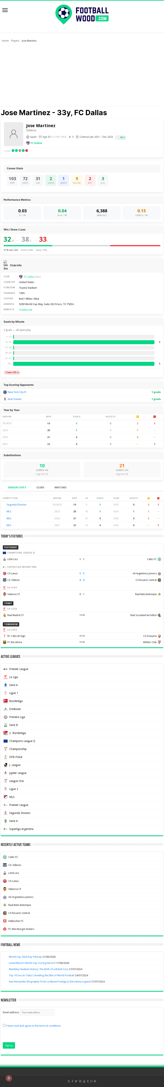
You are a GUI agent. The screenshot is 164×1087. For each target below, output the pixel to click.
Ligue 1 (13, 693)
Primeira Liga (17, 717)
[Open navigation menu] (5, 10)
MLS (122, 137)
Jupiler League (17, 773)
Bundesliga (16, 701)
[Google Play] (95, 1081)
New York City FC (17, 392)
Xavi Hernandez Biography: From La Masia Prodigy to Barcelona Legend (50, 981)
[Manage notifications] (9, 1078)
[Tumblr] (88, 1081)
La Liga (13, 677)
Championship (18, 749)
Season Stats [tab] (17, 487)
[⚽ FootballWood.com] (82, 14)
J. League (14, 765)
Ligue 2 (13, 789)
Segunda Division (16, 504)
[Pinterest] (80, 1081)
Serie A (13, 685)
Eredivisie (15, 709)
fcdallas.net (25, 309)
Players (15, 40)
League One (16, 781)
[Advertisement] (82, 76)
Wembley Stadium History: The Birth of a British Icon (38, 969)
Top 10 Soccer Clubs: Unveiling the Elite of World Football (41, 975)
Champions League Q (22, 741)
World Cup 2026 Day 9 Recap (25, 956)
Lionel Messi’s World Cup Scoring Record (32, 962)
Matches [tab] (60, 487)
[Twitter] (76, 1081)
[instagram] (91, 1081)
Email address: (11, 1012)
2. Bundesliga (17, 733)
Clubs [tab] (40, 487)
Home (5, 40)
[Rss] (68, 1081)
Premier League (18, 669)
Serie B (13, 725)
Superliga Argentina (21, 829)
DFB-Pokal (15, 757)
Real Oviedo (15, 399)
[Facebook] (72, 1081)
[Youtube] (84, 1081)
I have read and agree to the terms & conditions (33, 1025)
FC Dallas (36, 143)
